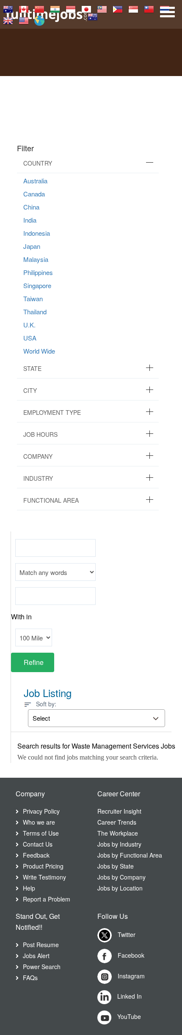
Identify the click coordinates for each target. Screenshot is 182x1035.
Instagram (130, 976)
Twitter (125, 934)
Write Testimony (44, 877)
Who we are (39, 822)
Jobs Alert (36, 955)
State (32, 368)
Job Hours (40, 434)
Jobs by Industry (119, 844)
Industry (38, 478)
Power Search (42, 966)
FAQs (30, 977)
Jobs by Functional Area (129, 855)
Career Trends (116, 822)
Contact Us (37, 844)
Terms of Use (41, 833)
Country (37, 163)
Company (37, 456)
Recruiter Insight (119, 811)
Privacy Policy (41, 811)
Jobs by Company (121, 877)
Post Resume (41, 944)
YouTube (128, 1016)
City (30, 390)
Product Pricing (43, 866)
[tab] (88, 163)
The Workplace (117, 833)
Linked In (129, 996)
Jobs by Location (120, 888)
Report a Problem (46, 899)
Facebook (130, 955)
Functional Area (51, 500)
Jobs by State (115, 866)
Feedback (36, 855)
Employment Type (52, 412)
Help (29, 888)
